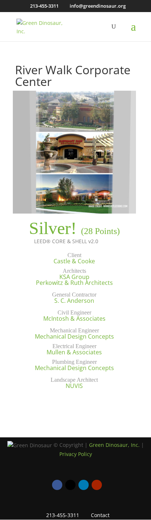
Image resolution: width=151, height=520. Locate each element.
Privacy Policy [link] (75, 454)
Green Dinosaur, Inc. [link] (114, 444)
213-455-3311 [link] (44, 6)
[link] (44, 25)
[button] (133, 31)
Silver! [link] (53, 228)
